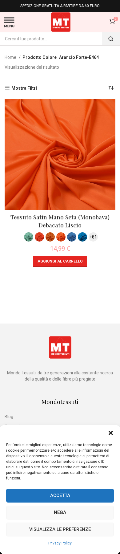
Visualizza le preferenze (60, 529)
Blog (9, 416)
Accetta (60, 495)
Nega (60, 512)
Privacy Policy (60, 543)
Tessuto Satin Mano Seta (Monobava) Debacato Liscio (60, 221)
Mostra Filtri (24, 88)
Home (11, 57)
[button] (111, 433)
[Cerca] (111, 38)
